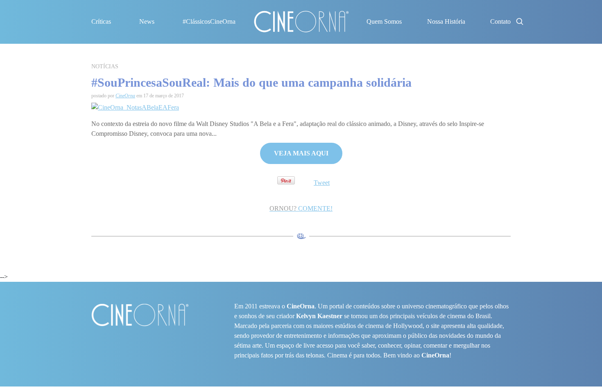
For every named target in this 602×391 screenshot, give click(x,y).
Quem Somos (384, 21)
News (146, 21)
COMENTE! (301, 208)
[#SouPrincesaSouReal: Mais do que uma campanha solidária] (135, 106)
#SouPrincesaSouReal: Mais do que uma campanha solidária (251, 82)
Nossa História (446, 21)
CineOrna (125, 96)
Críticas (101, 21)
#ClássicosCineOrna (209, 21)
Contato (500, 21)
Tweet (322, 182)
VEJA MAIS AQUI (301, 153)
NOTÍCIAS (104, 66)
